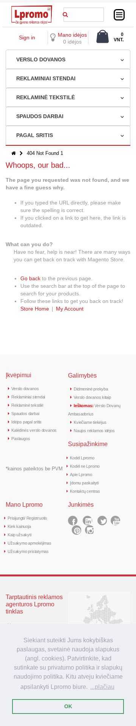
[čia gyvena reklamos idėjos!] (31, 8)
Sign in (27, 37)
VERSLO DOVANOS (40, 59)
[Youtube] (115, 520)
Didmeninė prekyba (91, 389)
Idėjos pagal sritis (26, 422)
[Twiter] (102, 520)
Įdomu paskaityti (84, 483)
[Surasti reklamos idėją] (65, 13)
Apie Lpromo (81, 474)
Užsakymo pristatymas (28, 551)
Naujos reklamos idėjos (94, 430)
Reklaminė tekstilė (27, 405)
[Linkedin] (87, 520)
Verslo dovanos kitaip (92, 397)
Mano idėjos (72, 35)
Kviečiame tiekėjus (90, 422)
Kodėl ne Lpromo (85, 466)
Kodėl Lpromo (82, 458)
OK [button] (68, 706)
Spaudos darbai (25, 413)
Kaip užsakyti (19, 534)
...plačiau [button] (102, 687)
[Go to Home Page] (13, 153)
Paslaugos (20, 438)
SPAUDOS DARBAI (39, 116)
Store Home (34, 309)
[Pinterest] (76, 530)
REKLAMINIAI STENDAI (46, 78)
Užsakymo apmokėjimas (29, 543)
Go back (30, 278)
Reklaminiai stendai (28, 397)
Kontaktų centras (85, 491)
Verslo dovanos (25, 388)
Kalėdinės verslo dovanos (34, 430)
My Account (69, 309)
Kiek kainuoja (19, 526)
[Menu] (119, 15)
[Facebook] (72, 520)
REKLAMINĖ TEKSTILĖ (45, 97)
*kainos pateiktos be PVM (34, 469)
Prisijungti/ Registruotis (27, 518)
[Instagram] (89, 530)
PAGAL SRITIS (34, 135)
